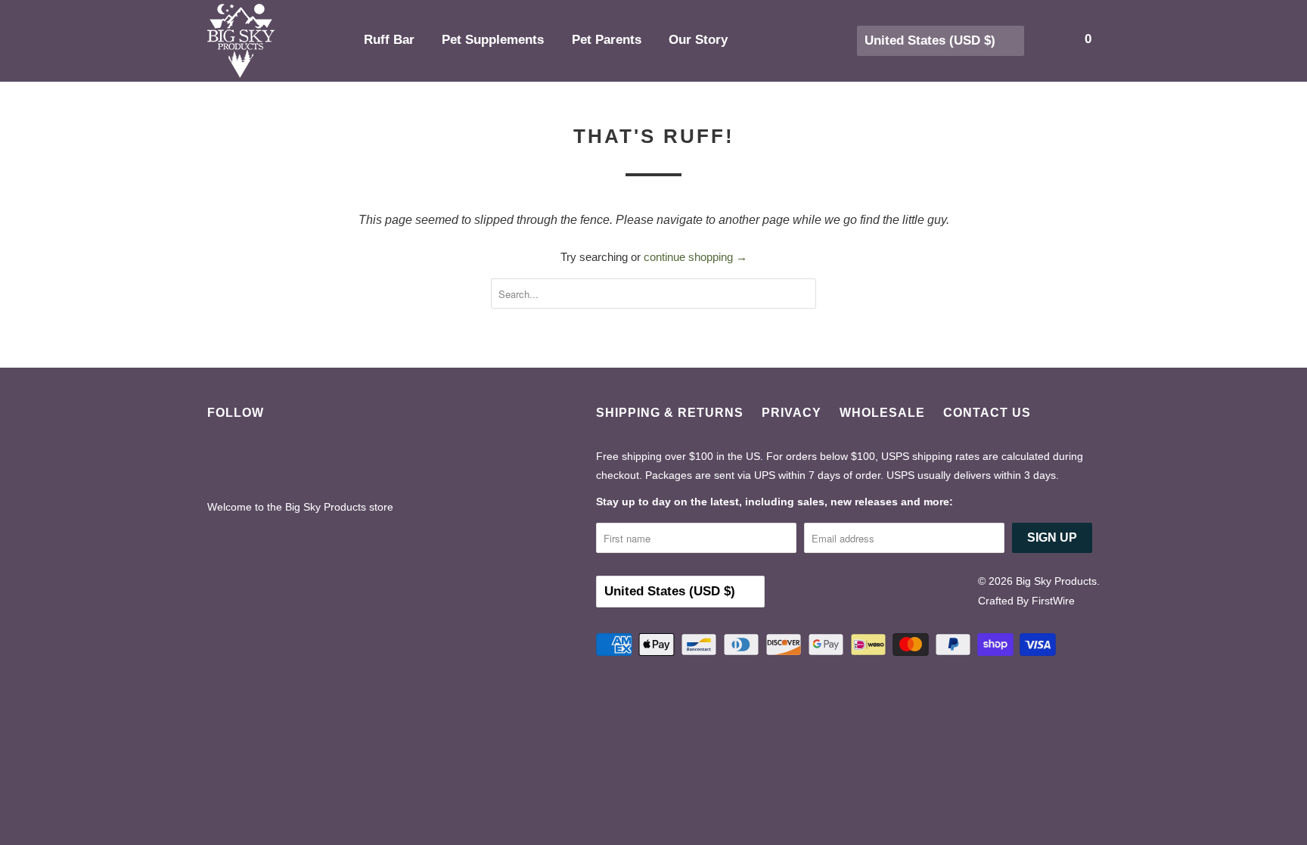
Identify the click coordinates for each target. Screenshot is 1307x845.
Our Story (700, 40)
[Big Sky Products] (275, 41)
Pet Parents (608, 40)
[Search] (1056, 40)
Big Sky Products (1056, 581)
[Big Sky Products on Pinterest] (265, 462)
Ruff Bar (391, 40)
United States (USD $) (932, 40)
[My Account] (1035, 40)
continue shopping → (695, 256)
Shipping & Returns (670, 412)
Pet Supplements (495, 40)
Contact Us (987, 412)
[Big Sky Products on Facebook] (225, 462)
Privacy (791, 412)
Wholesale (882, 412)
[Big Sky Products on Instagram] (305, 462)
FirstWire (1053, 601)
